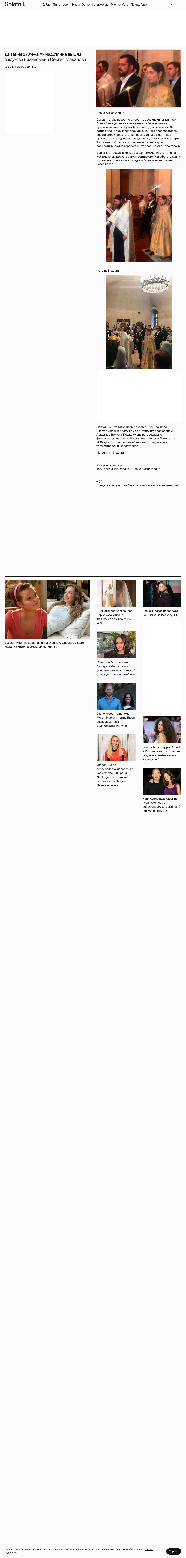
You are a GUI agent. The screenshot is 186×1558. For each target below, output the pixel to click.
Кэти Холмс (100, 5)
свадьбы (125, 469)
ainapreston (114, 465)
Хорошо (173, 1551)
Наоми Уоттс (81, 5)
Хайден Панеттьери (55, 5)
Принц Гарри (140, 5)
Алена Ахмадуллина (146, 469)
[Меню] (179, 5)
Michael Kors (119, 5)
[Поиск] (173, 5)
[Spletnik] (15, 4)
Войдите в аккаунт (109, 485)
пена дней (111, 469)
